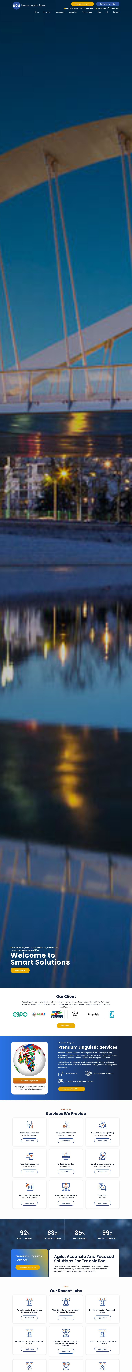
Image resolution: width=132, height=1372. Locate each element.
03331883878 (103, 8)
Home (36, 12)
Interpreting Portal (107, 4)
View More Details (26, 1267)
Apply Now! (29, 1318)
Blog (99, 12)
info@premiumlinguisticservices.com (80, 8)
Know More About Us (70, 1089)
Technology (87, 12)
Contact (116, 12)
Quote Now (20, 970)
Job (107, 12)
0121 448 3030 (114, 8)
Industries (73, 12)
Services (47, 12)
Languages (60, 12)
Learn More (29, 1141)
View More (65, 1026)
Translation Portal (82, 4)
